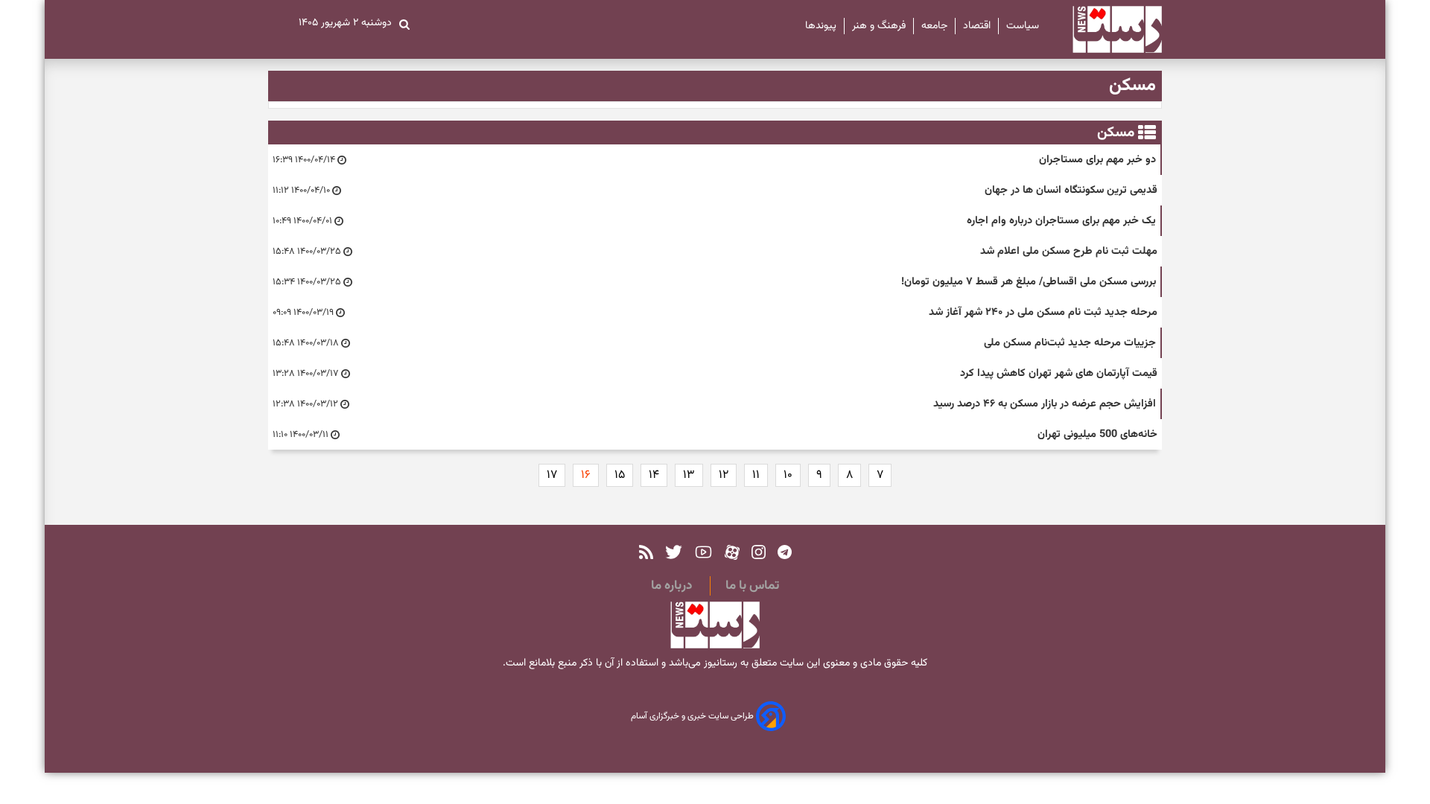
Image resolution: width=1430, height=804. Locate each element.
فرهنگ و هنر (879, 26)
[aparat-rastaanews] (732, 552)
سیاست (1022, 26)
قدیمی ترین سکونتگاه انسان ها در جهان (1071, 190)
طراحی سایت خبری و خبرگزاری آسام (693, 717)
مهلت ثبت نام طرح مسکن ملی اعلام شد (1068, 251)
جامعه (934, 26)
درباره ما (671, 586)
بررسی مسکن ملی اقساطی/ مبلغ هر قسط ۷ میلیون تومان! (1028, 281)
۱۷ (552, 475)
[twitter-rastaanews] (673, 552)
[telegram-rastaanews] (785, 552)
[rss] (646, 552)
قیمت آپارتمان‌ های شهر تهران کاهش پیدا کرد (1058, 373)
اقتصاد (977, 26)
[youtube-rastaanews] (703, 552)
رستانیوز (719, 663)
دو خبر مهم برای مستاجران (1097, 159)
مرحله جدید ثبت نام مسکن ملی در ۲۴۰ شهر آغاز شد (1043, 312)
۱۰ (788, 475)
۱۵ (619, 475)
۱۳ (689, 475)
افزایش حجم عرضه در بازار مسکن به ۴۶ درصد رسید (1044, 403)
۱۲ (723, 475)
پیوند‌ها (820, 26)
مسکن (1115, 132)
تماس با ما (752, 586)
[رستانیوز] (1104, 29)
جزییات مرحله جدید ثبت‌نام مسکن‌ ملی (1070, 342)
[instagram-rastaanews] (758, 552)
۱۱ (756, 475)
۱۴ (654, 475)
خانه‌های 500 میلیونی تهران (1097, 434)
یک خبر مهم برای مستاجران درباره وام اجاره (1061, 220)
